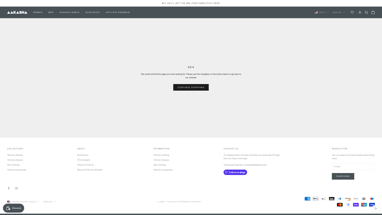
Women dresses (15, 160)
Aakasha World (69, 12)
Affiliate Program (118, 12)
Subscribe (343, 176)
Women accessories (16, 169)
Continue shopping (191, 87)
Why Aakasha (83, 160)
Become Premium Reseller (90, 169)
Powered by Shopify (190, 202)
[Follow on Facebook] (8, 188)
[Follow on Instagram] (16, 188)
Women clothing (15, 155)
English (337, 12)
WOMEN (37, 12)
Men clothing (13, 164)
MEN (50, 12)
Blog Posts (93, 12)
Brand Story (82, 155)
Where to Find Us (85, 164)
